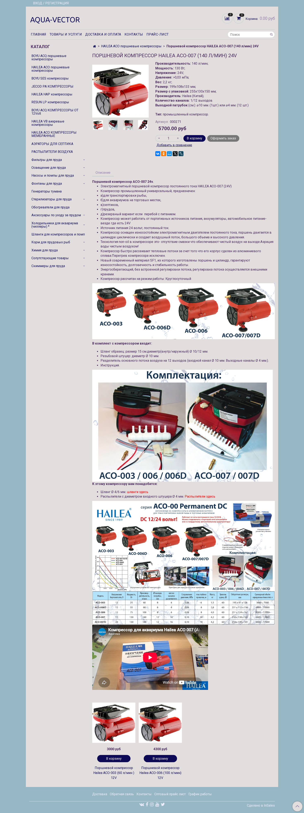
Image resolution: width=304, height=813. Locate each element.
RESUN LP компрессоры (50, 102)
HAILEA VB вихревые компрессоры (47, 123)
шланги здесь (137, 492)
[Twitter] (163, 804)
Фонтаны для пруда (46, 183)
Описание (103, 173)
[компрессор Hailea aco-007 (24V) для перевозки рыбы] (113, 125)
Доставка (99, 794)
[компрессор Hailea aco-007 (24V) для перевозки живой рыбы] (120, 91)
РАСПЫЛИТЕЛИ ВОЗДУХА (52, 152)
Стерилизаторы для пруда (51, 199)
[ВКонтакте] (157, 153)
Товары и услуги (66, 34)
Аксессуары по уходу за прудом (56, 215)
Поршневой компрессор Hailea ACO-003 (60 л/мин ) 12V (113, 773)
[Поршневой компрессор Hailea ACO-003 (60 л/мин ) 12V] (113, 722)
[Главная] (94, 46)
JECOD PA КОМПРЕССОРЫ (52, 86)
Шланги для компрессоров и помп (58, 234)
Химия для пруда (44, 250)
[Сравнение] (227, 18)
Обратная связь (122, 794)
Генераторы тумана (46, 191)
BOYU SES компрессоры (50, 78)
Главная (38, 34)
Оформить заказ (223, 138)
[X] (175, 153)
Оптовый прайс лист (170, 794)
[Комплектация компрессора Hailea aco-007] (128, 125)
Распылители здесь (200, 496)
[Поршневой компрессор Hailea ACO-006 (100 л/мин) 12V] (160, 722)
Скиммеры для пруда (48, 266)
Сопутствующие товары (50, 258)
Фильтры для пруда (46, 160)
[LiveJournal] (180, 153)
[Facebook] (147, 804)
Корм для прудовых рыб (50, 242)
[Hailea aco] (143, 125)
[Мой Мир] (169, 153)
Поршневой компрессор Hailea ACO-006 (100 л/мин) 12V (160, 773)
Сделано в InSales (261, 805)
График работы (200, 794)
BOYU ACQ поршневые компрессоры (48, 57)
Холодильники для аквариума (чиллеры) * (54, 224)
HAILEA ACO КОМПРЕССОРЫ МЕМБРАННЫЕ (54, 134)
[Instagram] (152, 804)
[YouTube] (157, 804)
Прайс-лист (157, 34)
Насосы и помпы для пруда (52, 175)
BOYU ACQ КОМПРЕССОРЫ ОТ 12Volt (54, 111)
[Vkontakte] (141, 804)
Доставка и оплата (103, 34)
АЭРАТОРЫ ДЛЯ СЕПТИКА (52, 144)
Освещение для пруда (48, 168)
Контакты (133, 34)
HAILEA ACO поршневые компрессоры (131, 46)
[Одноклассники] (163, 153)
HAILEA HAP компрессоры (51, 94)
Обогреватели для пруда (50, 207)
